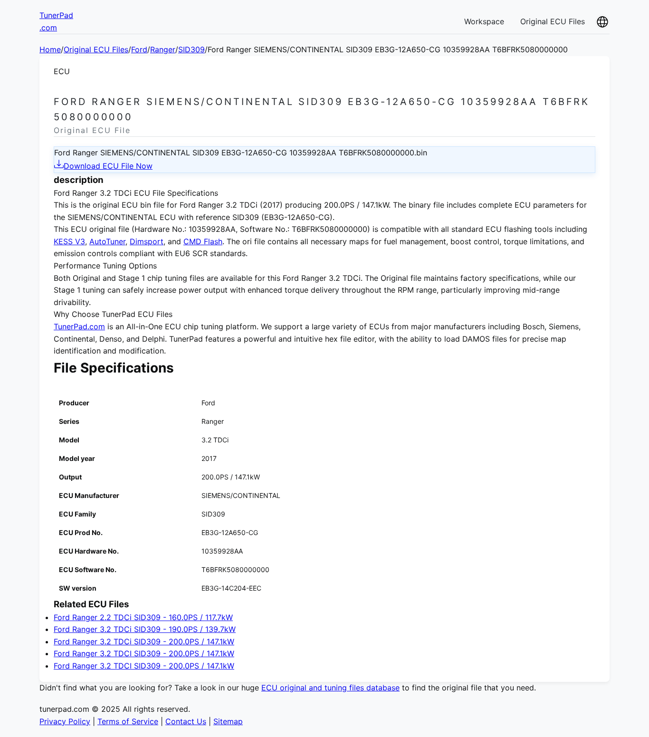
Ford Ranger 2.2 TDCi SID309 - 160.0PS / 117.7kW (143, 617)
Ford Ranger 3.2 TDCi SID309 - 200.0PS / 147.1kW (144, 641)
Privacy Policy (64, 721)
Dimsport (146, 241)
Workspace (484, 21)
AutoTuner (107, 241)
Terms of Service (127, 721)
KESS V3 (69, 241)
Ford (139, 49)
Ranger (162, 49)
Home (50, 49)
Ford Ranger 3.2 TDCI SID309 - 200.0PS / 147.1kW (144, 653)
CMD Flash (202, 241)
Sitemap (228, 721)
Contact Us (185, 721)
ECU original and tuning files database (330, 687)
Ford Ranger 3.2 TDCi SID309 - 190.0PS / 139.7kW (145, 629)
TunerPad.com (79, 326)
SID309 (191, 49)
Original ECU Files (552, 21)
